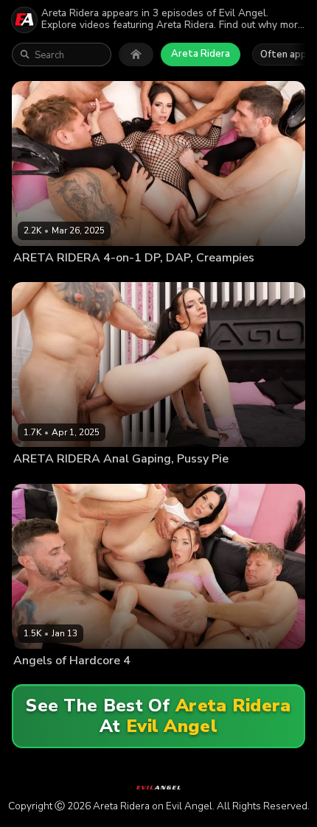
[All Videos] (136, 54)
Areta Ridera (200, 53)
